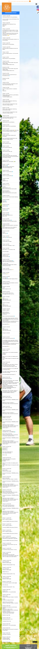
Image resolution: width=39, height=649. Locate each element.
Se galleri (35, 641)
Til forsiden (6, 7)
